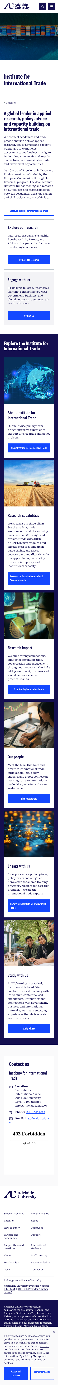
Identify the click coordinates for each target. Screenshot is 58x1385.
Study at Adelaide (14, 1213)
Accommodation (40, 1262)
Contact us (29, 315)
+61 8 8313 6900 (35, 1112)
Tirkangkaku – (23, 1280)
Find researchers (29, 798)
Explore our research (29, 260)
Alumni (8, 1255)
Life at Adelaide (40, 1213)
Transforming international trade (29, 689)
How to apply (12, 1227)
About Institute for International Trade (29, 448)
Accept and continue (16, 1373)
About (34, 1220)
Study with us (29, 1028)
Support (35, 1235)
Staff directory (39, 1255)
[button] (54, 1332)
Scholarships (11, 1262)
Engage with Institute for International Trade (28, 906)
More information (42, 1372)
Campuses (37, 1227)
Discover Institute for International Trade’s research (26, 578)
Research (9, 1220)
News (7, 1269)
